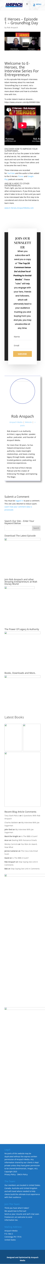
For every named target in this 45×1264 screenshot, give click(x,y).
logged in (19, 500)
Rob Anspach (12, 27)
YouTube (11, 173)
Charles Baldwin (11, 822)
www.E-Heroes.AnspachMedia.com (19, 208)
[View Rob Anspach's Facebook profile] (11, 409)
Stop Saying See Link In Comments (25, 868)
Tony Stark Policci (11, 815)
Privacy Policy (10, 1174)
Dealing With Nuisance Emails (24, 840)
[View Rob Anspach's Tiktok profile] (22, 409)
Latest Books (14, 717)
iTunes (21, 176)
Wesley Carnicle (11, 844)
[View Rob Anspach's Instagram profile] (28, 409)
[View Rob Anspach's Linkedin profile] (33, 409)
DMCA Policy (22, 1174)
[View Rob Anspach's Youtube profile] (17, 409)
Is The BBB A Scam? (29, 836)
